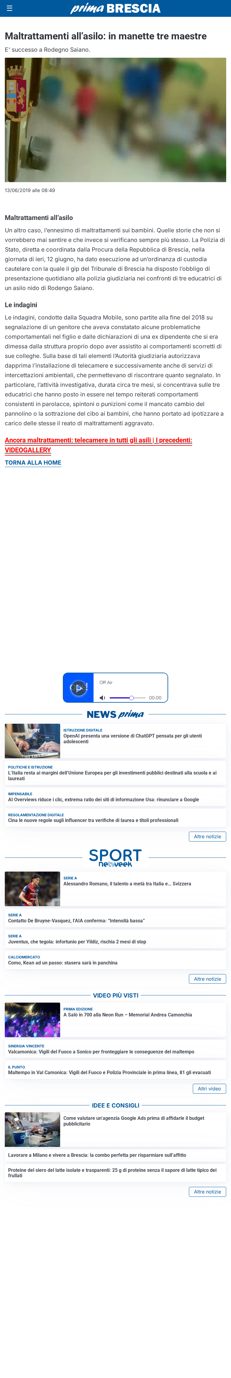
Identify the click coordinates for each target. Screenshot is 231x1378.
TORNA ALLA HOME (33, 462)
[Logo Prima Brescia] (115, 8)
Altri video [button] (209, 1089)
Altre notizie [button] (207, 836)
